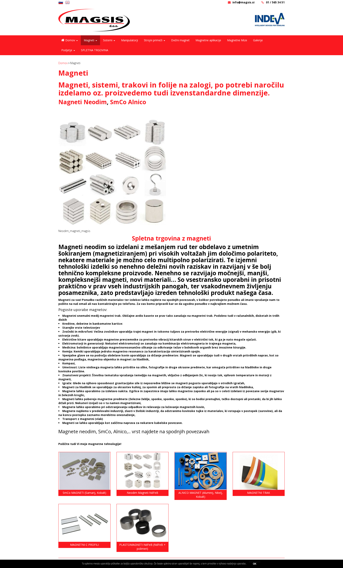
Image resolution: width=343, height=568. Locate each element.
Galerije (258, 40)
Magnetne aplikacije (208, 40)
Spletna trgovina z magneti (171, 238)
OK (254, 563)
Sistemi (108, 40)
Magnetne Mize (237, 40)
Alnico (137, 102)
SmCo (118, 102)
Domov (70, 40)
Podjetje (67, 50)
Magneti (89, 40)
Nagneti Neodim (82, 102)
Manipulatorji (129, 40)
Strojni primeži (153, 40)
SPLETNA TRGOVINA (94, 50)
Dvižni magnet (180, 40)
